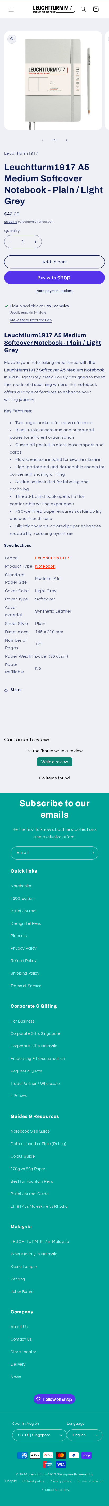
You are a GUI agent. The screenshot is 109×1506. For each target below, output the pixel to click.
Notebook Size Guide (30, 1131)
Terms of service (90, 1481)
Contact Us (21, 1339)
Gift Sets (19, 1096)
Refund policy (33, 1481)
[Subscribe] (92, 853)
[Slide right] (66, 140)
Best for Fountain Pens (32, 1181)
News (16, 1377)
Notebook (45, 566)
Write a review (54, 762)
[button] (11, 9)
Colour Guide (23, 1156)
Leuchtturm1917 (52, 558)
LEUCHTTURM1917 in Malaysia (40, 1242)
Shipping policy (57, 1489)
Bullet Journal (24, 911)
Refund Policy (23, 961)
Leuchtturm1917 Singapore (51, 1474)
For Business (23, 1021)
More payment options (54, 291)
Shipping (10, 221)
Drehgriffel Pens (26, 924)
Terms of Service (26, 986)
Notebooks (21, 886)
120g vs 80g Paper (28, 1169)
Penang (18, 1279)
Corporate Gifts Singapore (35, 1034)
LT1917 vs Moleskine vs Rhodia (39, 1206)
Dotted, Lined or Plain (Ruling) (38, 1144)
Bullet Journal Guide (30, 1194)
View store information (31, 320)
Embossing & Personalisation (38, 1059)
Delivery (18, 1364)
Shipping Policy (25, 973)
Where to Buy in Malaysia (34, 1254)
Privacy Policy (24, 948)
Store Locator (23, 1352)
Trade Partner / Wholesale (35, 1084)
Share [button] (16, 690)
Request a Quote (26, 1071)
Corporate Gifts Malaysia (34, 1046)
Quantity (12, 231)
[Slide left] (42, 140)
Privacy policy (61, 1481)
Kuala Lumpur (24, 1267)
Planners (19, 936)
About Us (19, 1327)
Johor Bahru (22, 1292)
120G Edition (23, 899)
